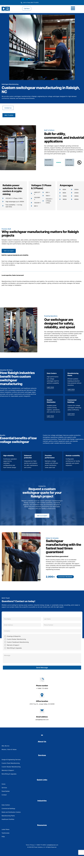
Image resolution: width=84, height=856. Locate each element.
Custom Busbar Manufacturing (16, 639)
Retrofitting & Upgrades (14, 648)
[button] (65, 576)
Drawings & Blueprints (14, 636)
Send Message (42, 668)
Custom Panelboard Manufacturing (18, 642)
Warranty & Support (13, 645)
